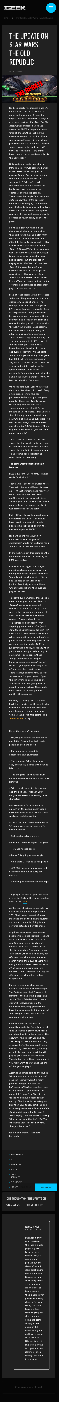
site (25, 901)
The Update (16, 1182)
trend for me (16, 718)
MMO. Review (17, 1154)
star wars (16, 1164)
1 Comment (26, 1187)
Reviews (18, 71)
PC (12, 17)
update (14, 1187)
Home (5, 17)
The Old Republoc (15, 1176)
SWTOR (14, 1169)
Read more (46, 1187)
